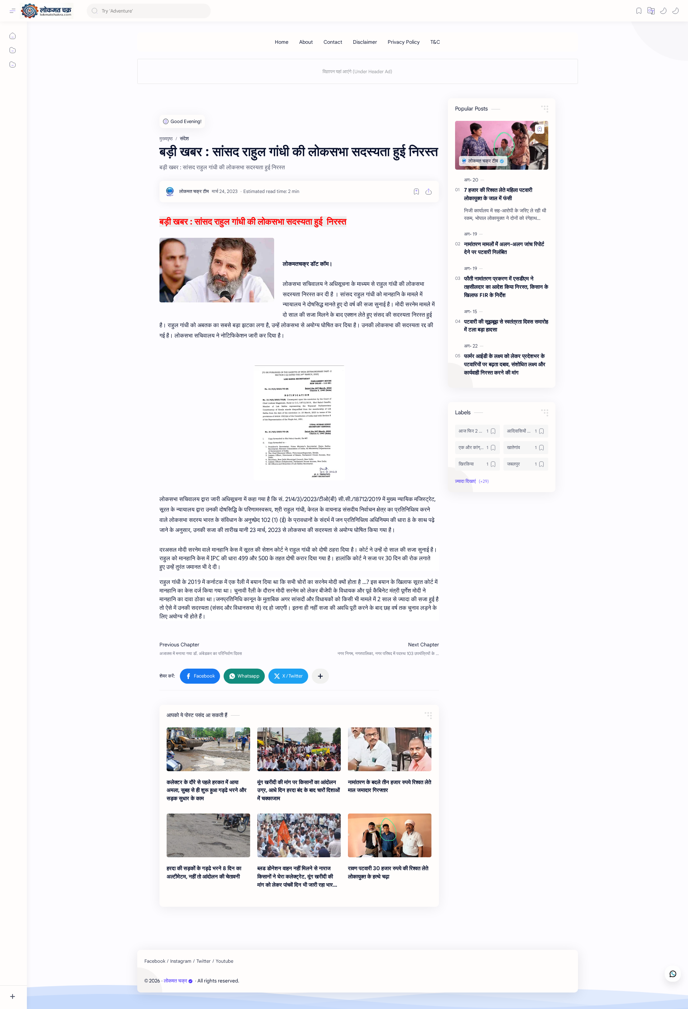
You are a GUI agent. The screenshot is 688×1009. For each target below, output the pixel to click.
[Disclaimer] (365, 42)
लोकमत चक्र (175, 981)
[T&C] (435, 42)
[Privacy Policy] (404, 42)
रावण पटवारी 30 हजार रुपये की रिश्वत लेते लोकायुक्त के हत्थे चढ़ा (388, 872)
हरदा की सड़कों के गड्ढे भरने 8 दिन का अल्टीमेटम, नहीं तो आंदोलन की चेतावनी (204, 872)
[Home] (281, 42)
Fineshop (281, 981)
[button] (663, 10)
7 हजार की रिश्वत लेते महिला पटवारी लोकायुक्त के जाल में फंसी (498, 194)
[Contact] (333, 42)
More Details (130, 993)
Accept (64, 993)
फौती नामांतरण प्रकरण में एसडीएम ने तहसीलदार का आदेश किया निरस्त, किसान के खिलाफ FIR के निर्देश (506, 286)
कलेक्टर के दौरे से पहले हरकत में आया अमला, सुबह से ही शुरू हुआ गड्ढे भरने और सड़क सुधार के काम (207, 790)
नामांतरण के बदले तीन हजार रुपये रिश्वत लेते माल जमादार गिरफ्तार (389, 786)
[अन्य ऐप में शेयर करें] (320, 676)
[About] (306, 42)
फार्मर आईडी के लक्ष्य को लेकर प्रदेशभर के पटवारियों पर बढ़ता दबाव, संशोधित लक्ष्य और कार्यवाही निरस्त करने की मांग (504, 364)
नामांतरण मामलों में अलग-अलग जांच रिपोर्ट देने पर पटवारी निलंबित (504, 248)
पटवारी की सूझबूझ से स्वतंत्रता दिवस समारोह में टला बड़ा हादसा (506, 325)
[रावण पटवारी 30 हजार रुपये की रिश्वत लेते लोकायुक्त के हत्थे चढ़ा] (389, 835)
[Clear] (204, 11)
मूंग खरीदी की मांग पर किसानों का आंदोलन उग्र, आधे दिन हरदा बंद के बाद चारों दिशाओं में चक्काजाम (298, 790)
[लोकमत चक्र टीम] (194, 191)
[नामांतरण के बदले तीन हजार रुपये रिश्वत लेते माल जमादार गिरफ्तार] (389, 749)
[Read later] (416, 191)
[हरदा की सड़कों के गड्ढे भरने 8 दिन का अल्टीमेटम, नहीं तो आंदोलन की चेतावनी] (208, 835)
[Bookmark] (639, 10)
